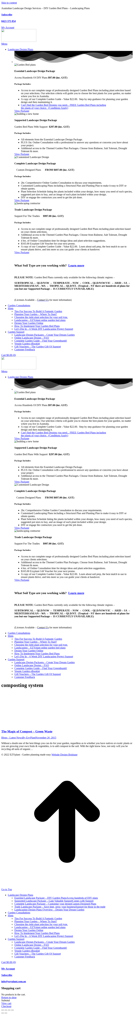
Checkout (6, 1006)
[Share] (6, 1010)
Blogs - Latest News (11, 737)
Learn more (76, 265)
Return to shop (9, 997)
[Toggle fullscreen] (9, 1010)
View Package (21, 111)
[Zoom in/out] (12, 1010)
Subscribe (6, 14)
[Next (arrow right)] (6, 1013)
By (28, 737)
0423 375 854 (8, 21)
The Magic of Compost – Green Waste (26, 731)
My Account (8, 968)
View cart (6, 1003)
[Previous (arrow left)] (2, 1013)
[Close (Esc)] (2, 1010)
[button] (4, 43)
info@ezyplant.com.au (13, 981)
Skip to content (9, 2)
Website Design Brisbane (64, 754)
